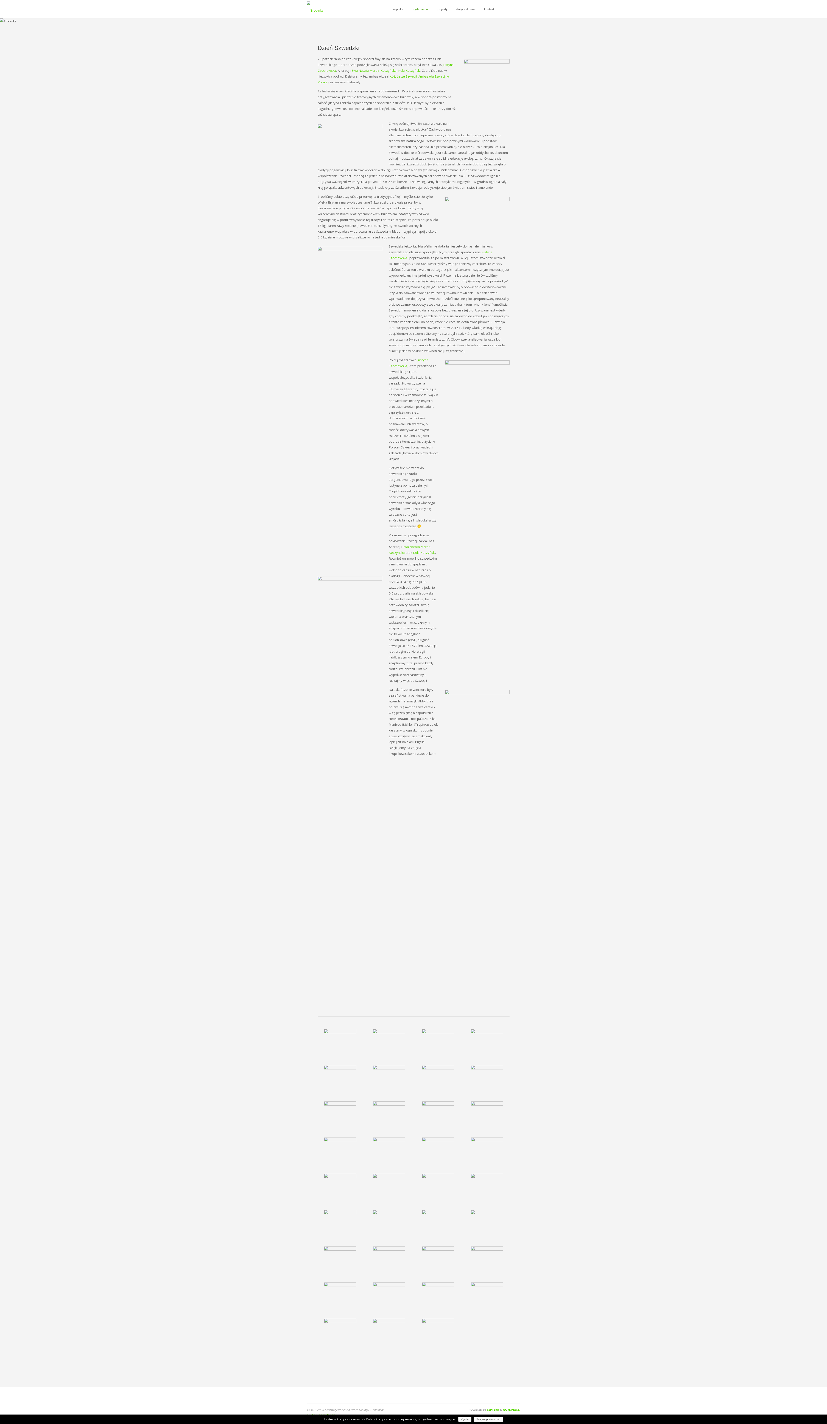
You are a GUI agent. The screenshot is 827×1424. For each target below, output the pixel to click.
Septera (493, 1410)
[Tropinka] (315, 9)
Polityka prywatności (488, 1419)
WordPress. (511, 1410)
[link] (500, 9)
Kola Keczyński (409, 70)
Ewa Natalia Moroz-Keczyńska (373, 70)
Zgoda (465, 1419)
